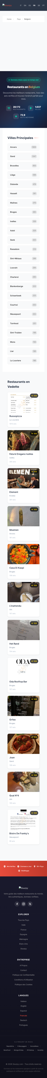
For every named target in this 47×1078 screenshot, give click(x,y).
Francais (23, 1015)
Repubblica (10, 1046)
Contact (23, 970)
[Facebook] (17, 903)
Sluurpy (23, 949)
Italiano (23, 1001)
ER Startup (30, 1050)
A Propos (23, 965)
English (23, 1006)
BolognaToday (18, 1050)
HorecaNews (34, 1046)
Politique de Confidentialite (23, 975)
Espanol (23, 1011)
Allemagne (23, 939)
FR (34, 5)
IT (20, 5)
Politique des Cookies (23, 984)
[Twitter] (30, 903)
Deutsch (23, 1020)
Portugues (23, 1025)
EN (25, 5)
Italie (23, 925)
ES (30, 5)
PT (43, 5)
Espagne (23, 934)
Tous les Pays (23, 920)
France (23, 930)
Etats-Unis (23, 944)
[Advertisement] (23, 47)
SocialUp (40, 1050)
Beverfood (7, 1050)
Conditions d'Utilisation (23, 980)
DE (39, 5)
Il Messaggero (22, 1046)
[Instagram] (23, 903)
